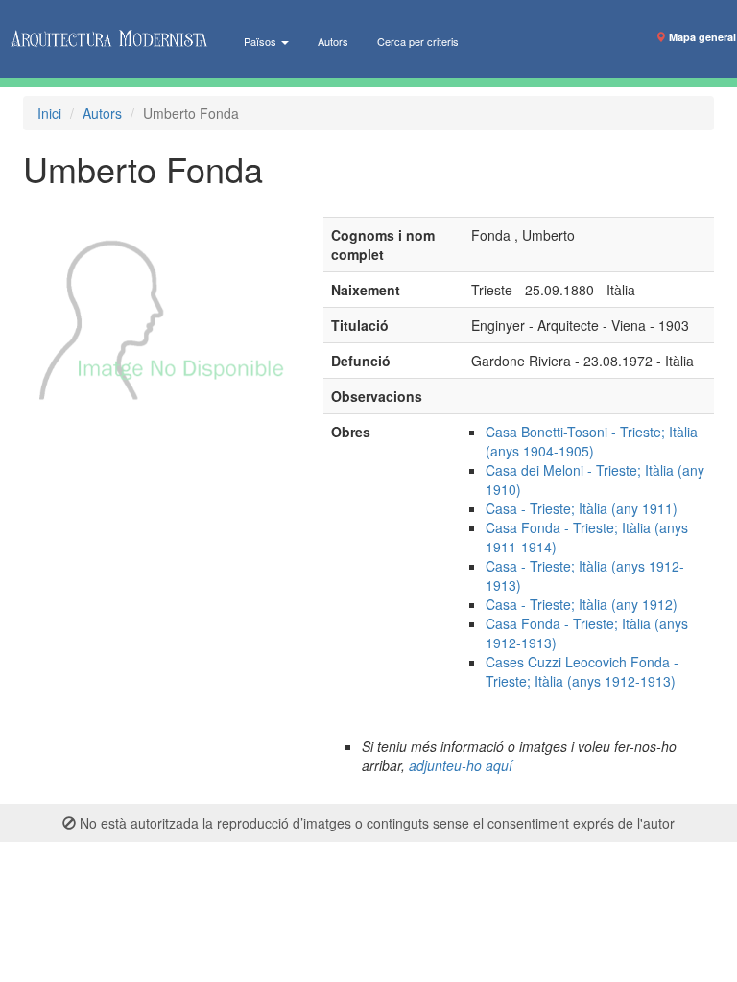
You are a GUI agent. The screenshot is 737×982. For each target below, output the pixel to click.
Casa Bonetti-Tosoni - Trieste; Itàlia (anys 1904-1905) (592, 441)
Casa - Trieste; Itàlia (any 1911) (582, 508)
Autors (333, 41)
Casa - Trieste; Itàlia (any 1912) (582, 604)
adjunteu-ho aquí (460, 765)
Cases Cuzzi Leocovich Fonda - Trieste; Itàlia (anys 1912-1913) (582, 671)
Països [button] (261, 41)
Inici (49, 113)
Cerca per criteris (418, 41)
